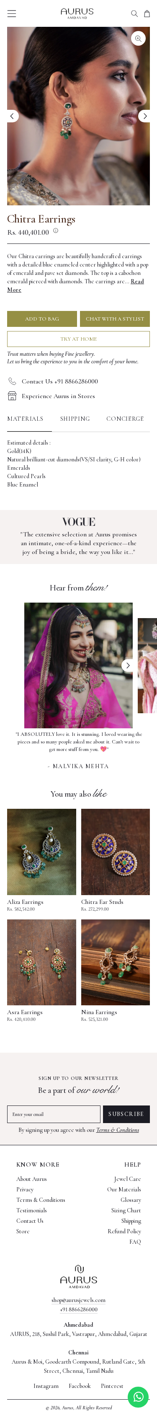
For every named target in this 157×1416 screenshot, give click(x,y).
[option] (78, 749)
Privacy (24, 1189)
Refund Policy (124, 1231)
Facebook (80, 1386)
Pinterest (112, 1386)
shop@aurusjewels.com (78, 1300)
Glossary (131, 1200)
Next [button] (127, 665)
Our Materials (124, 1189)
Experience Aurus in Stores (58, 396)
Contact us (30, 1220)
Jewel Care (127, 1179)
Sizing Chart (126, 1210)
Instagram (46, 1386)
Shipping (75, 418)
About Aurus (31, 1179)
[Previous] (13, 116)
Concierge (125, 418)
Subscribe (126, 1114)
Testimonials (31, 1210)
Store (23, 1231)
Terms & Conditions (117, 1130)
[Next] (144, 116)
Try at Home (78, 339)
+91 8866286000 (79, 1309)
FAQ (135, 1241)
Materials (25, 418)
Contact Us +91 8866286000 (60, 381)
